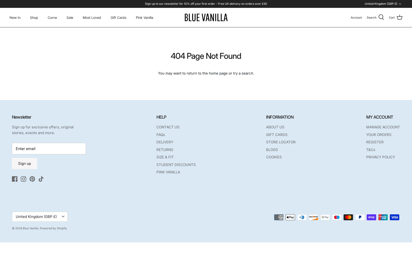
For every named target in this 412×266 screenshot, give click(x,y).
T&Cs (370, 149)
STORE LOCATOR (281, 142)
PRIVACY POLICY (380, 157)
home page (218, 73)
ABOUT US (275, 127)
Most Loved (92, 17)
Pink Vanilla (144, 17)
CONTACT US (168, 127)
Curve (52, 17)
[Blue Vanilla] (206, 17)
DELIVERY (164, 142)
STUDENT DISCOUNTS (176, 164)
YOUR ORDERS (378, 134)
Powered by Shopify (53, 228)
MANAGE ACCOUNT (383, 127)
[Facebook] (14, 179)
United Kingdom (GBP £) (381, 3)
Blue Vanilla (30, 228)
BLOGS (272, 149)
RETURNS (164, 149)
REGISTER (375, 142)
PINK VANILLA (168, 172)
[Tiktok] (41, 179)
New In (15, 17)
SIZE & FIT (165, 157)
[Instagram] (23, 179)
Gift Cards (118, 17)
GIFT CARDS (277, 134)
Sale (70, 17)
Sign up (24, 163)
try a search (243, 73)
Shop (34, 17)
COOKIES (274, 157)
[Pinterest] (32, 179)
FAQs (160, 134)
